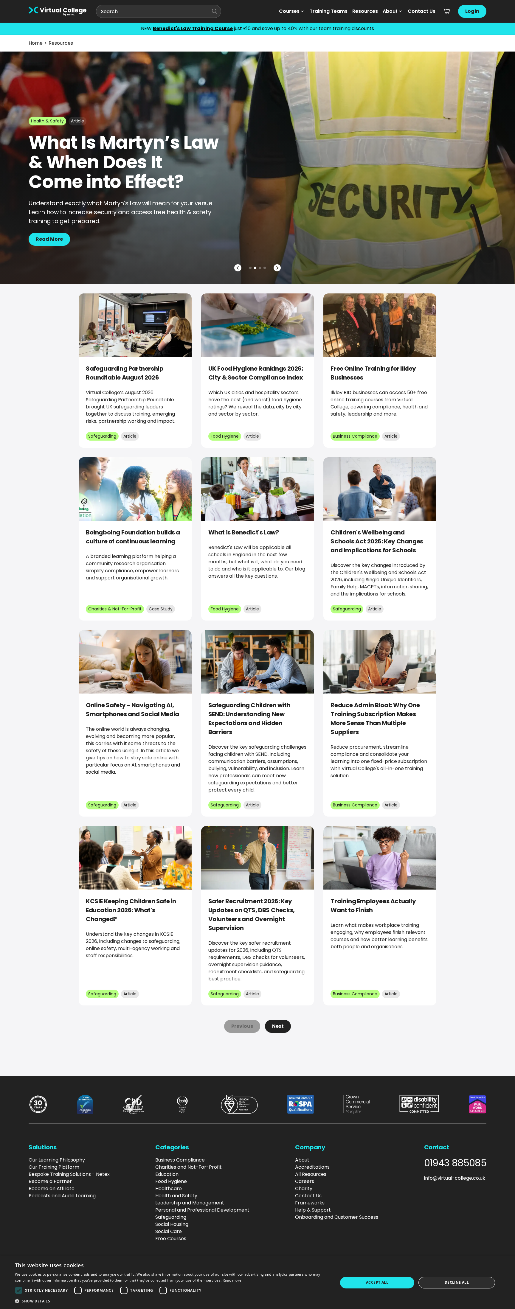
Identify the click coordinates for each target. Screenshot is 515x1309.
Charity (303, 1188)
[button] (171, 1301)
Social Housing (171, 1224)
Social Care (168, 1231)
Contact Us (421, 11)
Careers (304, 1181)
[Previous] (237, 267)
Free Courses (170, 1238)
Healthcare (168, 1188)
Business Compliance (180, 1159)
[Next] (277, 267)
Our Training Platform (54, 1167)
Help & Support (313, 1210)
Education (167, 1174)
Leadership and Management (189, 1202)
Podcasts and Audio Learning (62, 1195)
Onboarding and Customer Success (336, 1217)
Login (472, 11)
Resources (365, 11)
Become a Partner (50, 1181)
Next (278, 1026)
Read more (232, 1280)
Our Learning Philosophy (57, 1159)
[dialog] (257, 1282)
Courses (289, 11)
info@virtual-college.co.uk (454, 1178)
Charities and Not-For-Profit (188, 1167)
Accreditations (312, 1167)
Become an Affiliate (52, 1188)
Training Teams (329, 11)
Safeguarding (170, 1217)
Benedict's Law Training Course (193, 28)
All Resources (310, 1174)
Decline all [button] (457, 1282)
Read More (49, 239)
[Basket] (446, 11)
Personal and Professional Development (202, 1210)
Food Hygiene (171, 1181)
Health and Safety (176, 1195)
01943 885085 (455, 1163)
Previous (242, 1026)
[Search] (214, 11)
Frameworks (310, 1202)
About (390, 11)
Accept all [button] (377, 1282)
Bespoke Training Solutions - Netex (69, 1174)
